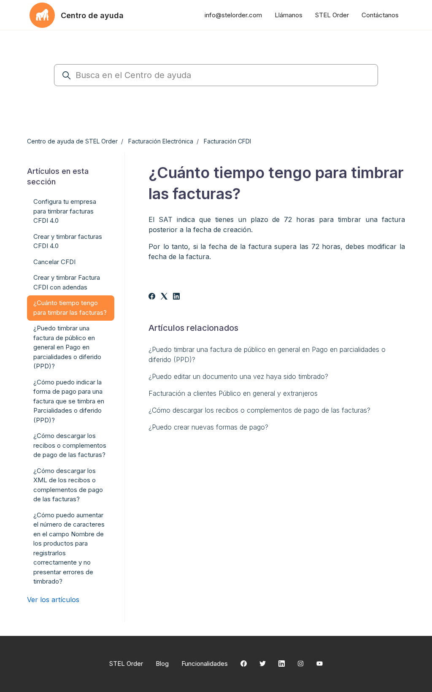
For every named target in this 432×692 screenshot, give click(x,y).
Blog (162, 664)
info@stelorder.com (233, 15)
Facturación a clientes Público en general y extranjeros (233, 393)
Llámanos (288, 15)
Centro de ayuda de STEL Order (72, 141)
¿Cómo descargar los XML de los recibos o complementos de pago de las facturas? (68, 485)
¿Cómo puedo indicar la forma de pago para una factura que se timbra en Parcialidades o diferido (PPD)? (68, 401)
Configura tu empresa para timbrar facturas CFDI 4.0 (64, 210)
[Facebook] (151, 297)
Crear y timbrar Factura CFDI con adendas (66, 282)
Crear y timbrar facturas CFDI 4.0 (67, 241)
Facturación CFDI (227, 141)
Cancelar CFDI (54, 262)
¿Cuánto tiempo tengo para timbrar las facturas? (70, 307)
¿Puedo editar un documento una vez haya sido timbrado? (238, 376)
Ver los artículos (53, 599)
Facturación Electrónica (160, 141)
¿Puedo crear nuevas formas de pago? (208, 427)
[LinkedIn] (176, 297)
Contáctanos (380, 15)
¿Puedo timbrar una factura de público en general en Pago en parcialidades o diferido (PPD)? (267, 354)
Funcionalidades (204, 664)
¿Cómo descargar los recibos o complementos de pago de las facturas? (259, 410)
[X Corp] (164, 297)
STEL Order (332, 15)
